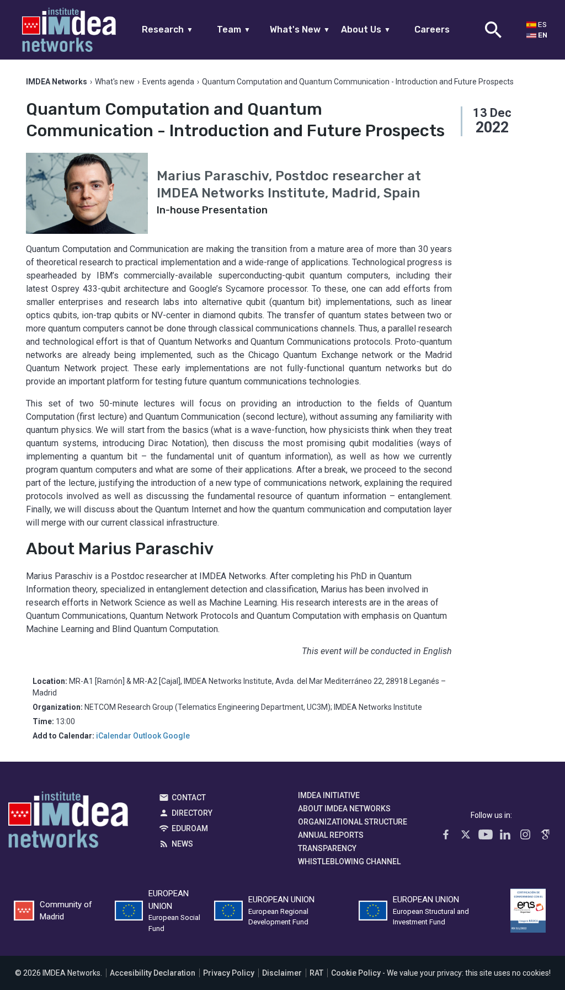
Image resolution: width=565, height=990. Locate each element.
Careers (432, 29)
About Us (366, 29)
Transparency (327, 848)
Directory (192, 813)
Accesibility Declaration (152, 972)
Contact (189, 797)
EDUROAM (190, 828)
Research (167, 29)
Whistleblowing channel (349, 861)
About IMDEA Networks (344, 808)
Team (233, 29)
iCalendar (113, 735)
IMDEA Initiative (329, 795)
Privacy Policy (228, 972)
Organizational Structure (352, 821)
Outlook (147, 735)
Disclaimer (282, 972)
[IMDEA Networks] (69, 30)
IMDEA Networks (68, 822)
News (182, 843)
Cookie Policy (356, 972)
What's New (300, 29)
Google (176, 735)
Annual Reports (331, 835)
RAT (316, 972)
